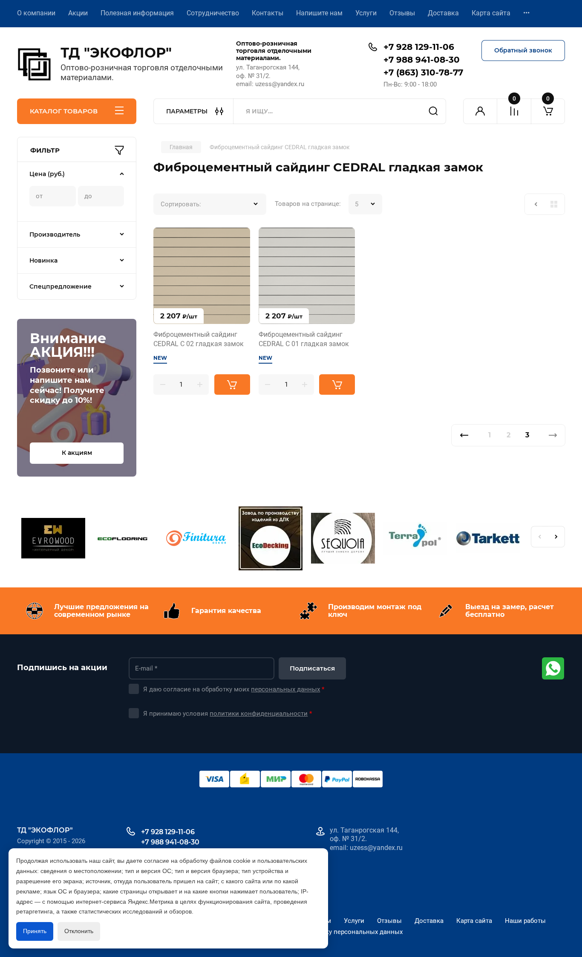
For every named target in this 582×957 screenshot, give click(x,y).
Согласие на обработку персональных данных (332, 932)
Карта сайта (491, 13)
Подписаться (312, 668)
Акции (78, 13)
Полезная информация (137, 13)
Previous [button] (539, 536)
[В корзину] (232, 384)
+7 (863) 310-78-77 (423, 72)
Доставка (443, 13)
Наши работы (525, 921)
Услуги (366, 13)
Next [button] (556, 536)
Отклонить (78, 931)
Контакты (267, 13)
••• (526, 13)
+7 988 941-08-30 (421, 60)
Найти (433, 111)
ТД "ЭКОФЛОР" (116, 52)
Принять (34, 931)
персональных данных (285, 689)
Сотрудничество (213, 13)
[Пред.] (464, 435)
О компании (36, 13)
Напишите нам (319, 13)
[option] (53, 539)
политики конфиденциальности (259, 713)
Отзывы (402, 13)
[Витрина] (554, 204)
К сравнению (165, 239)
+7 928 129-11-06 (418, 47)
